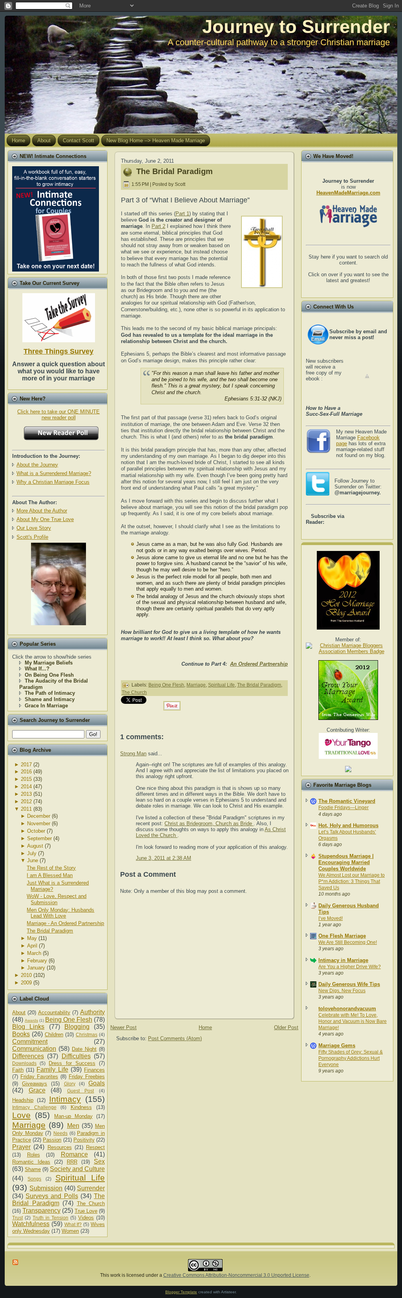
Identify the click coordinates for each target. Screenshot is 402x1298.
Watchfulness (30, 1224)
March (34, 953)
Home (205, 1027)
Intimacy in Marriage (343, 960)
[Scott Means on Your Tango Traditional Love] (348, 757)
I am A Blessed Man (50, 875)
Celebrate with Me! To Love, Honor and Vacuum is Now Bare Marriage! (352, 1021)
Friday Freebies (87, 1077)
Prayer (21, 1147)
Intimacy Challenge (34, 1107)
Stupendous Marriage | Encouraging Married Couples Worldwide (346, 862)
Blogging (77, 1026)
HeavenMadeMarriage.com (348, 193)
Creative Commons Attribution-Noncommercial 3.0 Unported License (236, 1275)
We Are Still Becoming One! (347, 942)
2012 (26, 801)
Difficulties (76, 1056)
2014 (26, 786)
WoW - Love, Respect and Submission (56, 899)
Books (21, 1034)
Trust (17, 1217)
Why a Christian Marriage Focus (53, 482)
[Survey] (58, 316)
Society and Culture (77, 1169)
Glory (69, 1083)
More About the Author (41, 511)
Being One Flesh (68, 1019)
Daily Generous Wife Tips (349, 984)
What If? (73, 1224)
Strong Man (133, 753)
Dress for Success (72, 1063)
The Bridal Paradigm (50, 931)
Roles (33, 1155)
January (36, 968)
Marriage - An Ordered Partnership (65, 923)
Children (54, 1034)
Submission (45, 1188)
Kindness (81, 1107)
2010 (26, 975)
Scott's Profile (32, 537)
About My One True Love (45, 519)
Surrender (91, 1188)
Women (70, 1231)
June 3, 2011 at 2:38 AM (163, 858)
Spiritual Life (80, 1177)
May (32, 938)
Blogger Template (181, 1292)
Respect (95, 1147)
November (38, 823)
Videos (86, 1218)
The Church (91, 1203)
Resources (60, 1147)
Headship (22, 1100)
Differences (28, 1056)
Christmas (86, 1034)
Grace (37, 1090)
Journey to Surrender (296, 26)
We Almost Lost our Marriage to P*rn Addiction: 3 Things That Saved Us (351, 881)
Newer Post (123, 1027)
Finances (94, 1070)
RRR (72, 1162)
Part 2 (158, 226)
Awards (31, 1020)
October (36, 831)
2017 (26, 764)
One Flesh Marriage (342, 936)
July (32, 853)
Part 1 (182, 214)
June (32, 860)
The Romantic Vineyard (346, 801)
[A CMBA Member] (58, 623)
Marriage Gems (336, 1045)
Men (73, 1125)
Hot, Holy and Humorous (348, 825)
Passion (52, 1140)
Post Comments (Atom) (175, 1038)
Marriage (29, 1124)
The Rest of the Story (51, 868)
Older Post (286, 1027)
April (32, 946)
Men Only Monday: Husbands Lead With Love (60, 913)
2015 (26, 779)
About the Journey (37, 465)
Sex (99, 1161)
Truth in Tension (50, 1217)
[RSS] (16, 1262)
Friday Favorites (39, 1077)
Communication (34, 1048)
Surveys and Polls (52, 1196)
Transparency (41, 1210)
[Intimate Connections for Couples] (55, 217)
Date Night (84, 1049)
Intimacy (65, 1098)
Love (21, 1115)
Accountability (54, 1012)
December (38, 816)
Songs (34, 1178)
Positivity (84, 1140)
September (39, 838)
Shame (33, 1169)
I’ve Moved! (330, 918)
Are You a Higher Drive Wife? (349, 966)
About (19, 1012)
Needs (60, 1133)
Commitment (30, 1041)
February (37, 961)
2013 (26, 794)
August (35, 846)
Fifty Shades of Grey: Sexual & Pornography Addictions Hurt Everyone (350, 1058)
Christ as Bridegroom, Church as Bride (209, 823)
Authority (92, 1012)
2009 (26, 983)
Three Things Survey (58, 351)
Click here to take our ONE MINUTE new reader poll (58, 414)
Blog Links (28, 1026)
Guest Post (80, 1090)
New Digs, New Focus (341, 990)
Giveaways (34, 1084)
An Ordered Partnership (259, 664)
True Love (86, 1211)
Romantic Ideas (31, 1162)
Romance (74, 1154)
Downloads (24, 1063)
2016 (26, 772)
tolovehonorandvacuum (347, 1009)
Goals (96, 1083)
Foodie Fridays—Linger (343, 807)
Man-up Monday (73, 1116)
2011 (26, 809)
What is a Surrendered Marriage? (53, 473)
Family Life (52, 1069)
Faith (18, 1070)
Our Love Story (33, 528)
